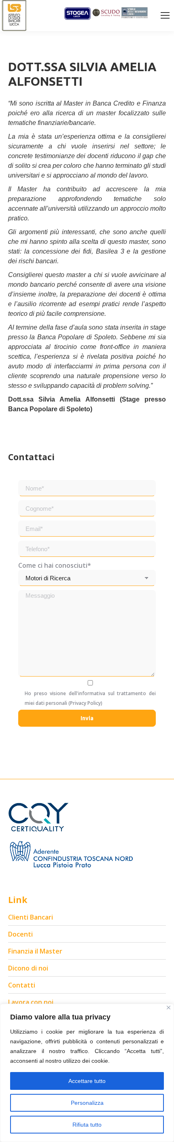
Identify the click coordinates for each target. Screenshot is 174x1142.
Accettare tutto (87, 1081)
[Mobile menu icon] (165, 15)
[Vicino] (168, 1007)
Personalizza (87, 1103)
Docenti (20, 934)
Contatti (21, 985)
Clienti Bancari (30, 917)
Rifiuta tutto (87, 1124)
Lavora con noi (30, 1002)
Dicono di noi (28, 968)
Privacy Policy (85, 703)
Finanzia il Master (35, 951)
